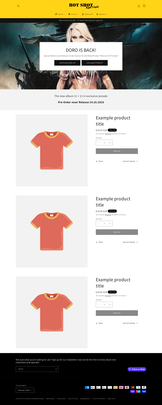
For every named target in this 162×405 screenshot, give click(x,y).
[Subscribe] (55, 369)
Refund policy (50, 398)
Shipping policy (85, 398)
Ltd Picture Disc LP (67, 63)
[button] (18, 6)
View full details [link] (129, 161)
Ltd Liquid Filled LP (94, 63)
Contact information (99, 398)
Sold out (116, 151)
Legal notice (111, 398)
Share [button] (101, 161)
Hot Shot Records (26, 398)
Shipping (108, 134)
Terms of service (73, 398)
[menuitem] (60, 14)
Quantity (99, 138)
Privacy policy (61, 398)
